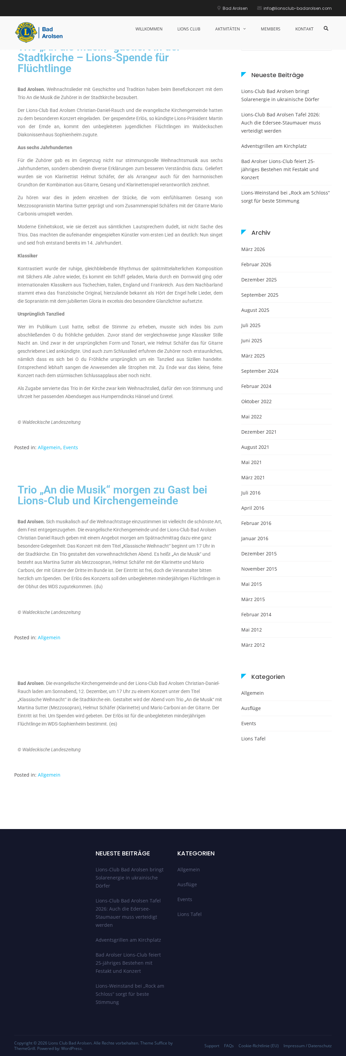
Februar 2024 (256, 386)
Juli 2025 (251, 325)
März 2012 (253, 645)
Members (270, 29)
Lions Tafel (253, 738)
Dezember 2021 (259, 432)
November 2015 (259, 569)
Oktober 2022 (256, 401)
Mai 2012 (251, 629)
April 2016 (252, 508)
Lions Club (188, 29)
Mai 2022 (251, 416)
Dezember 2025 (259, 279)
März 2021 (253, 477)
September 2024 (259, 371)
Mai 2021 (251, 462)
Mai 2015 (251, 584)
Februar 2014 (256, 614)
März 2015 (253, 599)
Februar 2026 (256, 264)
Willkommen (149, 29)
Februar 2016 (256, 523)
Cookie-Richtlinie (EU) (259, 1046)
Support (211, 1046)
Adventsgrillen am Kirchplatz (274, 146)
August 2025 (255, 310)
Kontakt (304, 29)
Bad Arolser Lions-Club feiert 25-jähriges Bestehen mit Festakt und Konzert (280, 169)
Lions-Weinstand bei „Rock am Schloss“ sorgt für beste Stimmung (285, 196)
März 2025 (253, 355)
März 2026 (253, 249)
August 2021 (255, 447)
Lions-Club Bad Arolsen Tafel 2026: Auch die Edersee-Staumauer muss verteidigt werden (281, 122)
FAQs (229, 1046)
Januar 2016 (254, 538)
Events (70, 447)
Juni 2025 (251, 340)
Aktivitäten (227, 29)
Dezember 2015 (259, 553)
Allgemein (49, 447)
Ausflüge (251, 708)
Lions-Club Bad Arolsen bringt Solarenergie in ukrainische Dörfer (280, 95)
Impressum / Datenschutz (307, 1046)
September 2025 (259, 295)
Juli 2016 (251, 492)
